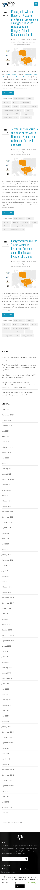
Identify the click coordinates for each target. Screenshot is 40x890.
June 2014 (5, 710)
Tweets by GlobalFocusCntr (12, 822)
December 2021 (8, 512)
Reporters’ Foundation (23, 77)
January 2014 (6, 727)
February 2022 (7, 501)
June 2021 (5, 533)
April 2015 (5, 694)
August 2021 (6, 528)
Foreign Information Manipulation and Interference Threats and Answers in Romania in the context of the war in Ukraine (19, 384)
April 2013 (5, 753)
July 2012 (5, 791)
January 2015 (6, 705)
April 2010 (5, 813)
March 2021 (6, 549)
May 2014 (5, 716)
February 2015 (7, 700)
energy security (27, 114)
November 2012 (8, 775)
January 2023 (6, 474)
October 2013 (7, 737)
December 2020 (8, 560)
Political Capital (11, 74)
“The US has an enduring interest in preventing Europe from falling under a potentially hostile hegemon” (19, 367)
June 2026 (5, 409)
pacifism (33, 106)
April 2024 (5, 442)
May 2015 (5, 689)
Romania (6, 106)
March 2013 (6, 759)
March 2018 (6, 624)
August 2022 (6, 490)
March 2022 (6, 495)
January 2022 (6, 506)
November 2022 (8, 479)
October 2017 (7, 630)
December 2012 (8, 770)
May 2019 (5, 614)
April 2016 (5, 662)
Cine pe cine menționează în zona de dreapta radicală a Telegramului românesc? (18, 393)
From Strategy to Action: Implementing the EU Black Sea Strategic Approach (19, 376)
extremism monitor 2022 (20, 328)
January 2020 (6, 592)
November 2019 (8, 603)
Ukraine (24, 106)
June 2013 (5, 748)
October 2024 (7, 426)
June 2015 (5, 684)
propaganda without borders (13, 110)
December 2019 (8, 598)
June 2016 (5, 657)
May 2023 (5, 458)
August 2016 (6, 646)
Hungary (6, 102)
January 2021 (6, 555)
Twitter (6, 869)
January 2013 (6, 764)
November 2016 (8, 635)
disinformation (19, 99)
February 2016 (7, 667)
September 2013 (8, 743)
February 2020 (7, 587)
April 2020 (5, 581)
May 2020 (5, 576)
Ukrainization (26, 118)
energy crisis (8, 114)
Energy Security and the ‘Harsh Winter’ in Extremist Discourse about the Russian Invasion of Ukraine (24, 249)
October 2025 (7, 420)
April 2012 (5, 802)
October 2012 (7, 780)
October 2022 (7, 485)
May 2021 (5, 538)
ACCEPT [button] (20, 886)
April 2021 (5, 544)
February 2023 (7, 469)
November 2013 (8, 732)
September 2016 (8, 641)
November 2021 (8, 517)
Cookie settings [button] (30, 882)
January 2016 (6, 673)
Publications (26, 45)
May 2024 (5, 436)
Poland (15, 102)
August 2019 (6, 608)
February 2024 (7, 447)
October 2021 (7, 522)
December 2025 (8, 415)
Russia (30, 99)
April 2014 (5, 721)
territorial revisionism (10, 118)
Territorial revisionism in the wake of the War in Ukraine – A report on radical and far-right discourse (24, 137)
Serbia (16, 106)
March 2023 (6, 463)
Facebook (26, 869)
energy (29, 110)
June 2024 (5, 431)
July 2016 (5, 651)
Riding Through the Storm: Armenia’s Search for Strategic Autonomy (19, 358)
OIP (17, 114)
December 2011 (8, 807)
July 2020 (5, 571)
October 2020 (7, 565)
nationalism (26, 102)
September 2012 (8, 786)
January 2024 (6, 452)
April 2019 (5, 619)
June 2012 (5, 796)
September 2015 (8, 678)
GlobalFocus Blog (9, 872)
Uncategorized (17, 45)
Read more (8, 93)
